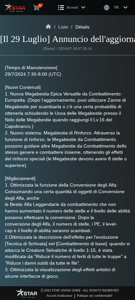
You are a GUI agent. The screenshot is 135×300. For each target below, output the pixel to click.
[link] (48, 27)
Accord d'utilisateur (59, 295)
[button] (72, 7)
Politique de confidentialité (94, 295)
